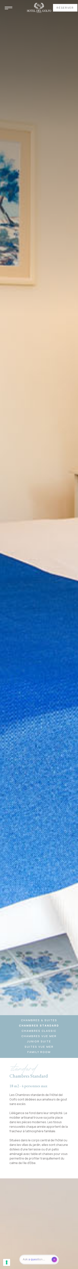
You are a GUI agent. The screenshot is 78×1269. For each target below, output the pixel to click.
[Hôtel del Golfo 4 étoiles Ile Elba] (39, 7)
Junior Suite (39, 1041)
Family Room (39, 1052)
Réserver (65, 7)
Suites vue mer (39, 1046)
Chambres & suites (39, 1020)
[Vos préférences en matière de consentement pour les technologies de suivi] (6, 1262)
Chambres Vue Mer (39, 1036)
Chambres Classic (39, 1031)
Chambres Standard (39, 1025)
